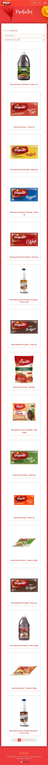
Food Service (13, 30)
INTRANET (24, 753)
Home (5, 30)
